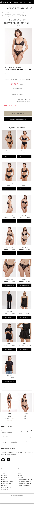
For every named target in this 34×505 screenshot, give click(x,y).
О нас (3, 473)
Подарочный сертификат (25, 481)
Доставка (20, 475)
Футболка (9, 375)
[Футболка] (9, 364)
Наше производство (7, 481)
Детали (7, 74)
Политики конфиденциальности (9, 442)
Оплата (20, 473)
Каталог (10, 12)
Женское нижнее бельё (20, 12)
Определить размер (24, 99)
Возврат (20, 477)
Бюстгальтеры (6, 14)
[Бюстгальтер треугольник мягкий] (9, 402)
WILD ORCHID (13, 80)
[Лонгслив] (9, 300)
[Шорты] (9, 332)
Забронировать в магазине (18, 119)
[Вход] (27, 8)
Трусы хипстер (9, 183)
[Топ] (24, 300)
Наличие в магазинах (24, 101)
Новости (3, 479)
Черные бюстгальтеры (17, 14)
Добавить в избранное (17, 113)
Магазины (4, 475)
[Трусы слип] (24, 139)
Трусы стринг (9, 150)
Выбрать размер (9, 156)
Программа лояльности (25, 479)
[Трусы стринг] (9, 139)
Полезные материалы (24, 483)
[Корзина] (30, 8)
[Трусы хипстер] (9, 171)
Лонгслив (9, 311)
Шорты (9, 343)
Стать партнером (6, 487)
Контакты (4, 477)
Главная (4, 12)
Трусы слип (24, 150)
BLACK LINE (27, 80)
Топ (24, 311)
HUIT (9, 413)
